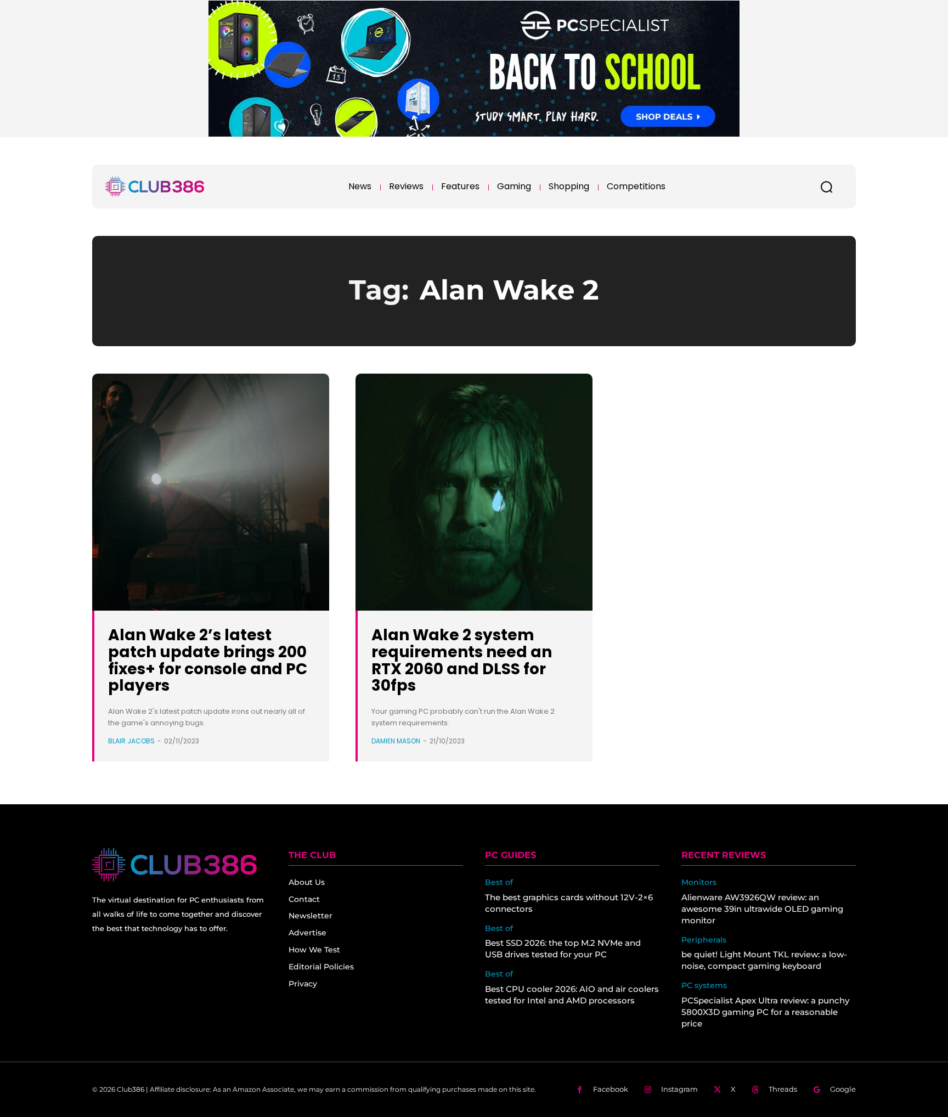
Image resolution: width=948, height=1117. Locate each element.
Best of (499, 882)
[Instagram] (647, 1089)
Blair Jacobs (131, 741)
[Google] (816, 1089)
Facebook (610, 1089)
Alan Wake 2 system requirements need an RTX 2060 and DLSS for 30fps (461, 660)
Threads (783, 1089)
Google (843, 1089)
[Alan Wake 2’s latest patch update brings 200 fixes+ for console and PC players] (210, 492)
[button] (826, 186)
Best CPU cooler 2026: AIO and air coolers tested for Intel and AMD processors (572, 995)
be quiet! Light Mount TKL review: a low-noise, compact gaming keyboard (764, 960)
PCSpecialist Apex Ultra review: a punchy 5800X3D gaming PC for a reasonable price (765, 1012)
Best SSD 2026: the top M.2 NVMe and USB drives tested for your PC (563, 949)
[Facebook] (579, 1089)
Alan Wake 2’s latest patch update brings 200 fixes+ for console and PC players (207, 660)
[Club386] (154, 186)
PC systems (704, 985)
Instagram (679, 1089)
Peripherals (703, 940)
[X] (717, 1089)
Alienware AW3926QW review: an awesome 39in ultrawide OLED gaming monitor (762, 909)
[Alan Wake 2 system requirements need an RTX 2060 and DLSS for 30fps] (474, 492)
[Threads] (755, 1089)
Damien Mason (395, 741)
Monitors (698, 882)
